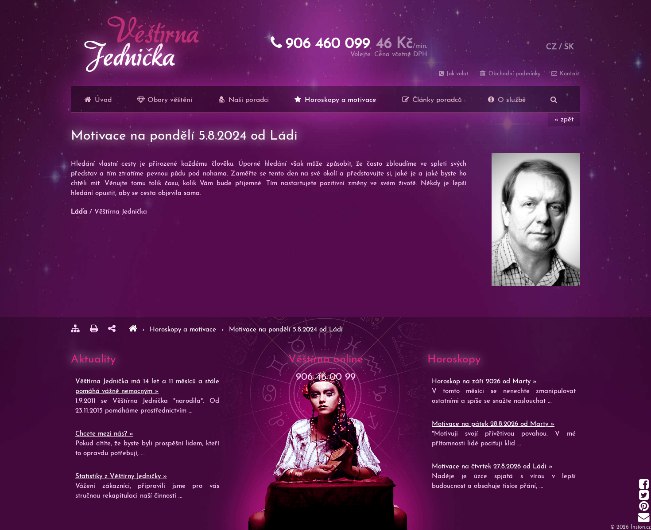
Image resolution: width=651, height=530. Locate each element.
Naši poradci (247, 100)
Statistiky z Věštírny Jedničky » (121, 476)
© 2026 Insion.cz (630, 527)
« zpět (564, 120)
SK (569, 47)
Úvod (102, 100)
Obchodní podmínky (513, 74)
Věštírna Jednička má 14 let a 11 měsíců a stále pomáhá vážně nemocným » (147, 386)
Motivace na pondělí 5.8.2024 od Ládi (286, 330)
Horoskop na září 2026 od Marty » (484, 381)
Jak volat (457, 74)
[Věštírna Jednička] (133, 330)
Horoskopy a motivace (339, 100)
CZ (551, 47)
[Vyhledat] (554, 99)
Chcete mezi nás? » (104, 434)
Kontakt (569, 74)
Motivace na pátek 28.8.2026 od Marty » (493, 424)
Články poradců (436, 100)
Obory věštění (168, 100)
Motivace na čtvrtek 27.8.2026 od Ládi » (492, 467)
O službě (511, 100)
